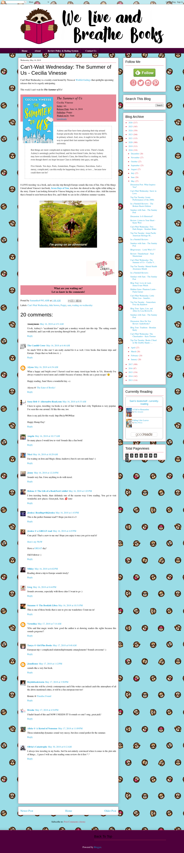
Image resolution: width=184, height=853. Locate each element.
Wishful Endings (83, 79)
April (133, 347)
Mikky (30, 568)
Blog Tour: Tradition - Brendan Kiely (143, 328)
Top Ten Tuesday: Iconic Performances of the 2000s (142, 198)
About (37, 50)
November (135, 157)
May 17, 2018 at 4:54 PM (46, 709)
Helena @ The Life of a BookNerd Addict (47, 491)
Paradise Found (44, 696)
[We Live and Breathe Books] (144, 76)
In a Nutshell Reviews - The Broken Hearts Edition (141, 204)
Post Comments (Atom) (74, 821)
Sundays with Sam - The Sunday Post (143, 211)
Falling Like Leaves (140, 420)
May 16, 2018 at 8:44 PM (44, 586)
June (133, 177)
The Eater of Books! (46, 387)
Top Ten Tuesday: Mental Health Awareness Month (143, 267)
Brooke (30, 710)
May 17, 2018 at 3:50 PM (56, 681)
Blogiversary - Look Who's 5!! (143, 249)
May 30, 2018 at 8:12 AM (60, 746)
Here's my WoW (34, 541)
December (135, 153)
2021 (131, 138)
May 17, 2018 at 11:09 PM (70, 728)
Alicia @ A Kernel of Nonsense (42, 728)
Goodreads (62, 118)
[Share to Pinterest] (80, 300)
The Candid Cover (36, 345)
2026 (131, 122)
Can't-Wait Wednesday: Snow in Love (143, 192)
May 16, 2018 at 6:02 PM (46, 568)
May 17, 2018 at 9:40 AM (64, 645)
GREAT (38, 548)
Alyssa (30, 367)
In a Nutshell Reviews (139, 239)
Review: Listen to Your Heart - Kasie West (143, 221)
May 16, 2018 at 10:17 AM (47, 435)
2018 (131, 150)
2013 (131, 380)
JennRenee (32, 663)
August (134, 169)
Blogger (97, 847)
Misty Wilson (138, 423)
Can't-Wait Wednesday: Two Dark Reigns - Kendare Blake (143, 227)
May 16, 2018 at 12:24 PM (46, 472)
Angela (30, 436)
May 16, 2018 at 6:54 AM (46, 367)
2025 (131, 126)
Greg (29, 587)
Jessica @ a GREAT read (39, 531)
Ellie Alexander (138, 412)
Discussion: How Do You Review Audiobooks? (140, 322)
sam (69, 305)
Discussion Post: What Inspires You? (142, 185)
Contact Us (90, 50)
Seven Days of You (60, 188)
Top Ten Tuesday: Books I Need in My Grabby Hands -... (143, 341)
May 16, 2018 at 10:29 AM (45, 454)
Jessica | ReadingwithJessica (41, 512)
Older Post (110, 810)
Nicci (29, 454)
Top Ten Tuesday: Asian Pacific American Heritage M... (143, 234)
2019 (131, 146)
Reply (30, 335)
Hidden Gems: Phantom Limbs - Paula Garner (143, 290)
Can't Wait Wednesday (38, 305)
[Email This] (69, 300)
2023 (131, 134)
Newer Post (26, 810)
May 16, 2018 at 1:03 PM (80, 490)
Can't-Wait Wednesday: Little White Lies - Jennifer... (142, 296)
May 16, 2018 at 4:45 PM (64, 530)
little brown (54, 305)
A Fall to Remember (140, 409)
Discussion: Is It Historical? (141, 216)
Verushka (32, 623)
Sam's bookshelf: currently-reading (144, 402)
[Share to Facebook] (77, 300)
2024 (131, 130)
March (134, 351)
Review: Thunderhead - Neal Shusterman (142, 254)
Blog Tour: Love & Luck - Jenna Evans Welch (141, 284)
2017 (131, 364)
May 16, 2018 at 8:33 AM (74, 401)
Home (24, 50)
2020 (131, 142)
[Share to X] (74, 300)
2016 (131, 368)
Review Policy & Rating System (63, 50)
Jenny (30, 472)
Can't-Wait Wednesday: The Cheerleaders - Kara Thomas (143, 335)
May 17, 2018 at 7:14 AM (49, 623)
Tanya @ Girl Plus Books (39, 645)
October (134, 161)
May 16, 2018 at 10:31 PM (70, 605)
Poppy (63, 305)
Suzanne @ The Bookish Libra (42, 605)
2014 (131, 376)
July (133, 173)
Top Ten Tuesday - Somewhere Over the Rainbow (143, 303)
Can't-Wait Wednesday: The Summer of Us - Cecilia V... (142, 261)
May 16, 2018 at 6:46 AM (58, 345)
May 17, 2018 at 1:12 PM (50, 663)
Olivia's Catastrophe (37, 746)
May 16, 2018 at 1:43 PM (67, 512)
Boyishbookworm (35, 682)
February (135, 355)
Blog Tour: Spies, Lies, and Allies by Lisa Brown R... (142, 309)
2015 (131, 372)
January (134, 359)
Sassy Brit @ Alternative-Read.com (44, 401)
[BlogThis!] (72, 300)
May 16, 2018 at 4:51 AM (52, 323)
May (133, 181)
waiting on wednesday (82, 305)
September (135, 165)
